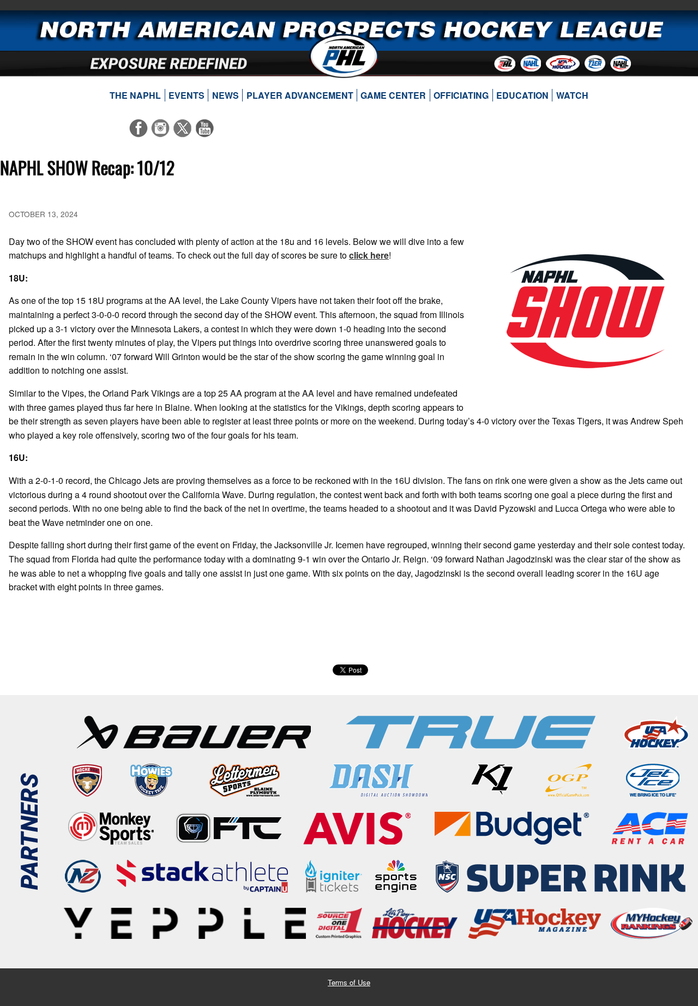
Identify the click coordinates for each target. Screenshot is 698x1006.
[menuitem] (135, 95)
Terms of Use (349, 982)
